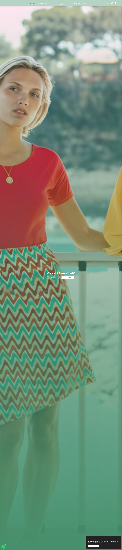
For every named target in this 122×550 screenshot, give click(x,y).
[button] (8, 3)
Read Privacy (98, 542)
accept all (93, 546)
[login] (107, 3)
